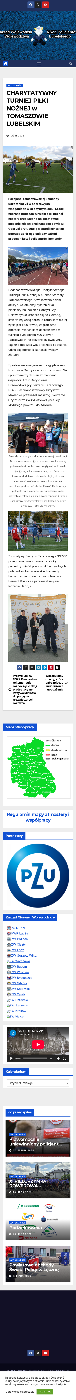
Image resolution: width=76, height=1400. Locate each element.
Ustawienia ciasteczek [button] (20, 1391)
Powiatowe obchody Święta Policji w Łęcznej (34, 1281)
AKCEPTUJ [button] (45, 1391)
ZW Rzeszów (19, 1014)
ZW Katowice (20, 1003)
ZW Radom (19, 981)
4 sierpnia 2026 (23, 1164)
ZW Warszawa (20, 975)
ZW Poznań (19, 953)
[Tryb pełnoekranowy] (64, 1072)
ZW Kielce (17, 1030)
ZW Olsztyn (19, 959)
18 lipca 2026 (22, 1290)
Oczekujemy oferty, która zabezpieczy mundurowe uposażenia (54, 682)
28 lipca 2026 (22, 1206)
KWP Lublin (19, 947)
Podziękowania (25, 1242)
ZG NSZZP (18, 942)
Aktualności (15, 85)
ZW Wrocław (20, 986)
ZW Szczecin (19, 1019)
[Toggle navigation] (39, 63)
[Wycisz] (59, 1072)
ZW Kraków (18, 1025)
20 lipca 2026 (22, 1248)
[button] (70, 63)
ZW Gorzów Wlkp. (24, 970)
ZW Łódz (17, 964)
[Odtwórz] (11, 1072)
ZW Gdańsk (19, 997)
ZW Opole (18, 1008)
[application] (38, 1058)
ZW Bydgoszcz (21, 992)
